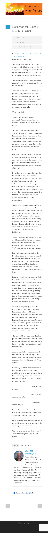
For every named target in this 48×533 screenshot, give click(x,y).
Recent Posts (26, 445)
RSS (28, 528)
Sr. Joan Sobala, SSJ (22, 42)
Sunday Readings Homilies (24, 47)
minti (28, 523)
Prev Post (8, 506)
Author (16, 445)
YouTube (23, 528)
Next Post (40, 506)
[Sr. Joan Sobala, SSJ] (19, 456)
